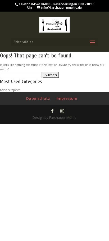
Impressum (67, 98)
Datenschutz (38, 98)
